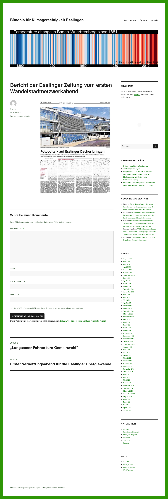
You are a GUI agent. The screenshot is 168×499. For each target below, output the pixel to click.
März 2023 (127, 327)
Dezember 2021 (128, 366)
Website (14, 294)
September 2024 (129, 292)
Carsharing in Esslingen (131, 168)
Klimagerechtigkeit (24, 116)
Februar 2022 (128, 360)
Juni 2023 (126, 325)
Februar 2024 (128, 305)
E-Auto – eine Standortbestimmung (135, 166)
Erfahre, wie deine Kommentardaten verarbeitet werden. (83, 320)
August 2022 (127, 347)
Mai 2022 (126, 352)
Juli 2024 (126, 294)
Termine (143, 20)
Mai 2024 (126, 300)
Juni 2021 (126, 377)
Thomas (13, 109)
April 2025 (127, 281)
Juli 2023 (126, 322)
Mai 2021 (126, 380)
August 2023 (127, 319)
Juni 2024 (126, 297)
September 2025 (129, 275)
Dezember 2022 (128, 336)
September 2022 (129, 344)
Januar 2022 (127, 363)
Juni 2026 (126, 264)
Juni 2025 (126, 278)
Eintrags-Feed (128, 464)
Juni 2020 (126, 402)
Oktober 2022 (128, 341)
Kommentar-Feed (129, 467)
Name (13, 268)
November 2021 (129, 369)
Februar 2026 (128, 270)
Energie (13, 116)
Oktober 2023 (128, 314)
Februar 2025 (128, 286)
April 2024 (127, 303)
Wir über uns (130, 20)
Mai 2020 (126, 405)
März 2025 (127, 283)
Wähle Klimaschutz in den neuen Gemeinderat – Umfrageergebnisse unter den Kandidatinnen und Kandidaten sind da (138, 207)
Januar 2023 (127, 333)
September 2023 (129, 316)
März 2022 (127, 358)
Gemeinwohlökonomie (131, 432)
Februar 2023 (128, 330)
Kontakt (154, 20)
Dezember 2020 (128, 385)
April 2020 (127, 407)
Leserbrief (126, 437)
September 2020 (129, 394)
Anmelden (126, 462)
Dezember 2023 (128, 308)
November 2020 (129, 388)
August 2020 (127, 396)
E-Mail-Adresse (19, 281)
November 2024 (129, 289)
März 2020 (127, 410)
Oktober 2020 (128, 391)
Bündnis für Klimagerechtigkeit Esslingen (47, 19)
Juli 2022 (126, 349)
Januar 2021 (127, 382)
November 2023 (129, 311)
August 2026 (127, 259)
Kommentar (17, 228)
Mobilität (126, 440)
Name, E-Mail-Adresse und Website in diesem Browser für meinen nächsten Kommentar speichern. (48, 308)
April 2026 (127, 267)
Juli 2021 (126, 374)
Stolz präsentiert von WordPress (53, 487)
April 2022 (127, 355)
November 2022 (129, 338)
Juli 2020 (126, 399)
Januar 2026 (127, 272)
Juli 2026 (126, 261)
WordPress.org (128, 470)
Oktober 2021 (128, 371)
